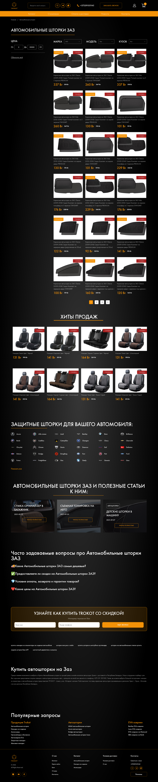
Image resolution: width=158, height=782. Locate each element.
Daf (105, 447)
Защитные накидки (18, 740)
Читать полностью (34, 520)
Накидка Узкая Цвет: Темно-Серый (93, 395)
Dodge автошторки (75, 732)
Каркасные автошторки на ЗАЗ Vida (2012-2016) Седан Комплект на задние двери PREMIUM (67, 161)
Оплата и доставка (80, 13)
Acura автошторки (75, 729)
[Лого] (14, 5)
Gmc (127, 460)
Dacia (62, 447)
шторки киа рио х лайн (65, 645)
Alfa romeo (42, 434)
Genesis (107, 460)
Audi (62, 434)
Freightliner (42, 460)
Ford (127, 454)
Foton (18, 460)
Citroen (40, 447)
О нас (105, 764)
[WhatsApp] (69, 5)
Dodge (40, 454)
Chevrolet (129, 441)
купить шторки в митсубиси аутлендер (92, 645)
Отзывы (54, 771)
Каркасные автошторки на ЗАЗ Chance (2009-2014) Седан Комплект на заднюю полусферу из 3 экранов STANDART (68, 203)
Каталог (31, 13)
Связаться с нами (136, 761)
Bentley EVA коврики (135, 726)
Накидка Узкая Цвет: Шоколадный (127, 353)
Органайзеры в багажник (20, 735)
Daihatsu (129, 447)
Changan (85, 441)
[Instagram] (13, 774)
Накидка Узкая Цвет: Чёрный (23, 353)
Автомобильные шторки (20, 726)
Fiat (105, 454)
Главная (13, 20)
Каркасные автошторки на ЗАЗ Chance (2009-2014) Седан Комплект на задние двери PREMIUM (99, 119)
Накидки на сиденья (18, 729)
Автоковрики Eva (17, 737)
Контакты (126, 13)
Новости (105, 13)
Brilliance (129, 434)
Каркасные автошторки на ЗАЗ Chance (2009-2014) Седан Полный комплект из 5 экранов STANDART (99, 78)
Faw (83, 454)
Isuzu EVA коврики (135, 729)
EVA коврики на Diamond (137, 732)
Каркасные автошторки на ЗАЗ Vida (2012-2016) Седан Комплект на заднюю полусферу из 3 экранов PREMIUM (99, 203)
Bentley (84, 434)
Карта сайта (56, 764)
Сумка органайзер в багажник (28, 507)
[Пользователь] (134, 5)
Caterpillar (64, 441)
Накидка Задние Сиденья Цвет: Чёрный (95, 353)
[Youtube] (18, 774)
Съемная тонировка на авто (77, 507)
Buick (18, 441)
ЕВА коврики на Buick (136, 735)
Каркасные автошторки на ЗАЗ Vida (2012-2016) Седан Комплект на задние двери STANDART (99, 161)
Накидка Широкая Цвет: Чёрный (58, 353)
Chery (106, 441)
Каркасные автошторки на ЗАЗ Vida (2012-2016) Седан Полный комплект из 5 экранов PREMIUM (131, 78)
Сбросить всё (17, 57)
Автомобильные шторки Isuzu (79, 735)
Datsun (18, 454)
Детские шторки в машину (119, 513)
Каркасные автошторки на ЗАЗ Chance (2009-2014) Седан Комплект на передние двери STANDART (67, 286)
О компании (53, 13)
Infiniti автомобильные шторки (79, 726)
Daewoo (85, 447)
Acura (18, 434)
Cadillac (41, 441)
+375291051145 (87, 5)
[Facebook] (24, 774)
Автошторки (113, 506)
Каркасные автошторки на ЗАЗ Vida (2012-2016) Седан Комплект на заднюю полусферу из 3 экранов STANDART (131, 203)
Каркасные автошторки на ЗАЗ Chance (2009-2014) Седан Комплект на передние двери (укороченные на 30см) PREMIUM (67, 244)
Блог (53, 767)
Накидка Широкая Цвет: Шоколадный (26, 395)
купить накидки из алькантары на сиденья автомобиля (31, 645)
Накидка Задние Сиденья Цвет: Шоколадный (62, 395)
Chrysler (19, 447)
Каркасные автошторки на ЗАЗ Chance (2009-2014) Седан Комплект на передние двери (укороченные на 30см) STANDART (99, 244)
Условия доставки (108, 761)
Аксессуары (15, 732)
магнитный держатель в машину (45, 650)
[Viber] (58, 5)
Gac (61, 460)
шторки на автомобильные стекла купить (126, 645)
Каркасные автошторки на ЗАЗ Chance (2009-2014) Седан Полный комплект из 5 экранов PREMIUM (68, 78)
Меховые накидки (17, 743)
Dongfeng (63, 454)
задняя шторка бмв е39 (20, 650)
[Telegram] (63, 5)
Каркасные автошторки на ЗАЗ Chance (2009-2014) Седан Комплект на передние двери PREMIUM (130, 244)
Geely (84, 460)
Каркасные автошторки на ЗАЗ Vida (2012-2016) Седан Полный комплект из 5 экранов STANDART (68, 119)
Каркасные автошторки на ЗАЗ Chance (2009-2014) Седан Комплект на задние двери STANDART (131, 119)
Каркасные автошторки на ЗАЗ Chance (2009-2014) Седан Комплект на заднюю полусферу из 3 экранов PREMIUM (131, 161)
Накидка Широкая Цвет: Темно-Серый (128, 395)
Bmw (106, 434)
